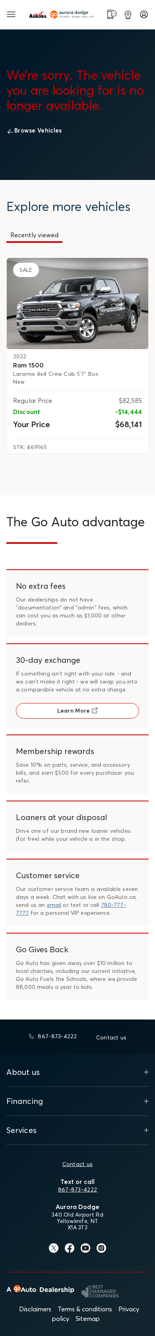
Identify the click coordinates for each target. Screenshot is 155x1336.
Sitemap (88, 1318)
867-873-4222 (77, 1189)
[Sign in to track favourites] (137, 267)
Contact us (77, 1164)
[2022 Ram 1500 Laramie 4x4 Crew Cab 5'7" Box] (77, 303)
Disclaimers (35, 1309)
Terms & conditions (85, 1309)
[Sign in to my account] (144, 14)
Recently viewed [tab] (34, 235)
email (54, 904)
